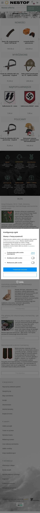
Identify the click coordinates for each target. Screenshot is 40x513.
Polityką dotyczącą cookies (11, 241)
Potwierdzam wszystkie (20, 269)
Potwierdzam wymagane (20, 275)
